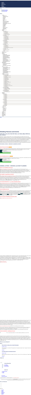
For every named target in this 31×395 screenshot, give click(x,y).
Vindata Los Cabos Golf (5, 60)
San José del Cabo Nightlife (6, 90)
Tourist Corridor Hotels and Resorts (7, 65)
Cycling (4, 19)
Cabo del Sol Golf (5, 54)
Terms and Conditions (4, 376)
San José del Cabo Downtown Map (6, 71)
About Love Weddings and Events (6, 167)
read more (3, 356)
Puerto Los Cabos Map (5, 69)
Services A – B (4, 107)
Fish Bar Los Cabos (7, 79)
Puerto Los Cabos (5, 105)
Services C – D (4, 108)
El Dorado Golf (4, 58)
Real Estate (3, 5)
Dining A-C (6, 102)
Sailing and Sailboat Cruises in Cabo (7, 23)
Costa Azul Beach (6, 41)
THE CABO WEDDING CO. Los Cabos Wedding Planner (10, 181)
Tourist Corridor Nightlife (6, 87)
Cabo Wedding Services (4, 156)
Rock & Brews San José (7, 91)
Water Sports (4, 28)
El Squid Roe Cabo (7, 78)
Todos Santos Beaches (7, 49)
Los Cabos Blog (6, 365)
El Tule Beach (6, 36)
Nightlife (3, 73)
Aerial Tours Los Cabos (5, 16)
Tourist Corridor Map (5, 72)
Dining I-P (6, 100)
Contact (3, 372)
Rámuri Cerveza (6, 83)
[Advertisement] (15, 124)
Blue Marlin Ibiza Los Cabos (8, 77)
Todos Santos (4, 106)
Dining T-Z (6, 98)
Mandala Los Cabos (7, 81)
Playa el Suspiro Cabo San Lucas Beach (9, 47)
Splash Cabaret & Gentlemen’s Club (8, 85)
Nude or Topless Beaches (7, 34)
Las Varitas (6, 80)
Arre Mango (6, 76)
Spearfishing (4, 24)
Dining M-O (6, 97)
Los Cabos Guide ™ (16, 377)
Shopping (3, 6)
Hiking (3, 20)
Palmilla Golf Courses (5, 59)
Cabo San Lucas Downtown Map (6, 67)
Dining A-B (6, 94)
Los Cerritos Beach (7, 44)
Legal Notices (3, 375)
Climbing (4, 18)
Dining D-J (6, 103)
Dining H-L (6, 96)
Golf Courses (3, 53)
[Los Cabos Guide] (1, 8)
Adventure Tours (5, 15)
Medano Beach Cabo (7, 33)
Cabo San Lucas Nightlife (6, 74)
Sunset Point (6, 89)
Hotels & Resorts (4, 4)
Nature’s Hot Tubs (5, 22)
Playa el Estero (6, 43)
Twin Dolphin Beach (7, 39)
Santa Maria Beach (7, 38)
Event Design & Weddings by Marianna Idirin (8, 196)
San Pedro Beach (6, 48)
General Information (4, 371)
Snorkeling (4, 25)
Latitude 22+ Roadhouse (7, 88)
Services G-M (4, 109)
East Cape (4, 50)
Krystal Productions (3, 261)
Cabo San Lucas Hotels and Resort (6, 63)
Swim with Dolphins (5, 27)
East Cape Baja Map (5, 68)
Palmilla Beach (6, 42)
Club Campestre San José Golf (6, 57)
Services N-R (4, 110)
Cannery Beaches (6, 31)
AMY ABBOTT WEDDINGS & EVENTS (7, 174)
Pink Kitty (6, 82)
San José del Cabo (5, 40)
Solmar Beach (6, 45)
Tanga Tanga (6, 86)
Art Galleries (5, 364)
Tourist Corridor (5, 99)
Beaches (3, 30)
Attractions (3, 2)
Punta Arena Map (5, 70)
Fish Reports (3, 3)
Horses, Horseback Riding (6, 21)
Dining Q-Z (6, 101)
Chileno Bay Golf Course (5, 56)
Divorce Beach (6, 32)
